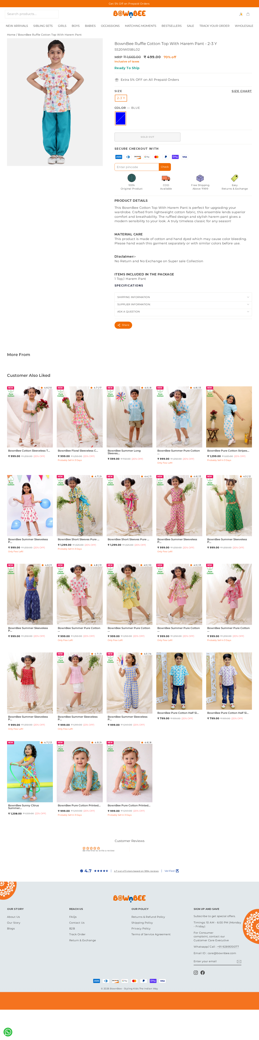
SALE (190, 26)
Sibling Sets (43, 26)
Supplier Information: (134, 304)
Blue (120, 118)
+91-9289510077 (228, 946)
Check (165, 166)
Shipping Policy (142, 922)
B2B (72, 928)
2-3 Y (121, 98)
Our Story (13, 922)
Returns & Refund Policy (148, 917)
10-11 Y (191, 441)
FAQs (73, 917)
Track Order (77, 934)
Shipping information (133, 297)
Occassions (110, 26)
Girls (62, 26)
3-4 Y (33, 441)
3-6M (76, 795)
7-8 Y (33, 445)
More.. (42, 445)
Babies (90, 26)
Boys (76, 26)
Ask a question (128, 311)
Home (11, 34)
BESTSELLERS (172, 26)
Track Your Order (214, 26)
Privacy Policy (140, 928)
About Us (13, 917)
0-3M (67, 795)
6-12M (167, 699)
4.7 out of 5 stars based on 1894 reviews (136, 871)
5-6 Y (17, 445)
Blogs (11, 928)
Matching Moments (140, 26)
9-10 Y (83, 534)
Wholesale (244, 26)
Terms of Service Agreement (151, 934)
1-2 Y (17, 441)
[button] (42, 387)
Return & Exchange (82, 940)
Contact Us (77, 922)
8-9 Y (183, 441)
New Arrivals (17, 26)
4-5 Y (42, 441)
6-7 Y (25, 445)
